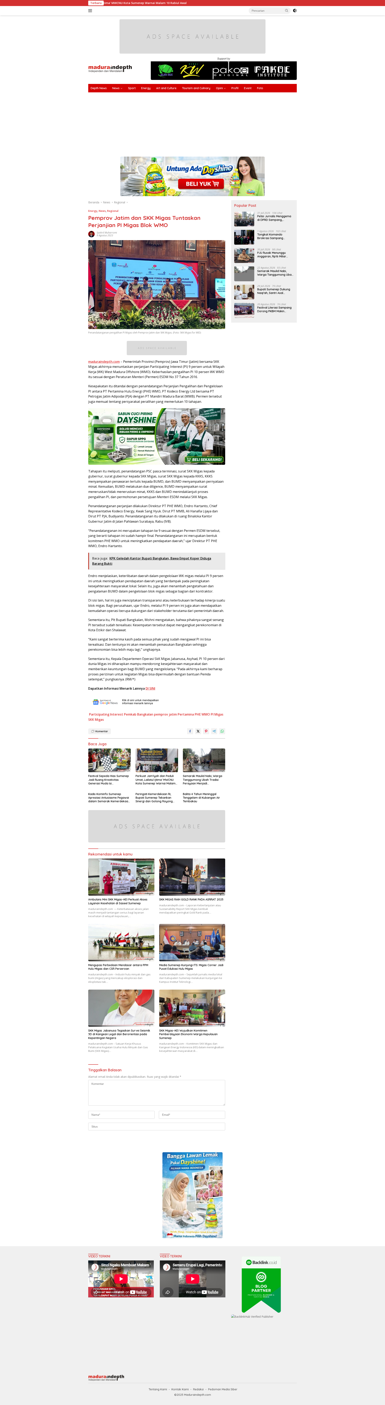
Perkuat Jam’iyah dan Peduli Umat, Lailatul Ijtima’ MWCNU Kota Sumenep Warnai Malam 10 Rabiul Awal (155, 779)
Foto (260, 88)
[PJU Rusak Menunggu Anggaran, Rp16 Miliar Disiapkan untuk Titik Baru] (244, 255)
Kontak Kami (180, 1389)
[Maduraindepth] (110, 68)
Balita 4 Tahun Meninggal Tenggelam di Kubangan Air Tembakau (201, 797)
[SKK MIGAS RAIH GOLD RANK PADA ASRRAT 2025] (192, 877)
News (116, 88)
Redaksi (198, 1389)
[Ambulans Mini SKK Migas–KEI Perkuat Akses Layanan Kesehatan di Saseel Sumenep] (121, 877)
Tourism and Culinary (196, 88)
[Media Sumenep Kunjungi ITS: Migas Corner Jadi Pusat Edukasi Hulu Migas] (192, 942)
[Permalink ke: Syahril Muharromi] (91, 234)
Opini (219, 88)
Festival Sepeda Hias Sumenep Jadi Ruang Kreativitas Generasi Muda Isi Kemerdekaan (108, 779)
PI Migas (217, 714)
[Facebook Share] (190, 731)
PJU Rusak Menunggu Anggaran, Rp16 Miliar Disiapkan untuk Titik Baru (274, 254)
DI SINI (150, 688)
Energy (146, 88)
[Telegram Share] (214, 731)
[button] (287, 10)
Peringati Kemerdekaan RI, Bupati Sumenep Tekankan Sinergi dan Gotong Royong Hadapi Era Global (154, 797)
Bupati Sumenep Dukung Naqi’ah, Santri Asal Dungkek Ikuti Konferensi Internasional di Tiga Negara (274, 291)
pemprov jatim (165, 714)
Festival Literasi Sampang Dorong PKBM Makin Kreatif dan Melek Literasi (274, 309)
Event (247, 88)
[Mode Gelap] (295, 10)
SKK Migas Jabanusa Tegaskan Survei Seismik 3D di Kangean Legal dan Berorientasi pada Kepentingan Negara (119, 1034)
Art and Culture (166, 88)
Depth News (99, 88)
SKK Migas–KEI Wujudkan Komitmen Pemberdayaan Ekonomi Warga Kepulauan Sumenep (188, 1034)
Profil (234, 88)
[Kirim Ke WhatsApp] (222, 731)
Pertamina (186, 714)
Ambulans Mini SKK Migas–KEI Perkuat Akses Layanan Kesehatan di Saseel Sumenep (117, 901)
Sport (132, 88)
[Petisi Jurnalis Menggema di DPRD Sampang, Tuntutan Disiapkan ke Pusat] (244, 218)
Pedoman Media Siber (222, 1389)
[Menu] (91, 10)
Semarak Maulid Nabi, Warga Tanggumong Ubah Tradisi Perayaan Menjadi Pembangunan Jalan (202, 779)
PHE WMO (202, 714)
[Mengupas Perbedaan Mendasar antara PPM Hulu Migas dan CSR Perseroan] (121, 942)
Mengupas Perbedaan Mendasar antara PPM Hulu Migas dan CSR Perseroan (118, 967)
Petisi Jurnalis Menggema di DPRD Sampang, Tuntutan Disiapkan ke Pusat (274, 217)
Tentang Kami (158, 1389)
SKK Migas (96, 719)
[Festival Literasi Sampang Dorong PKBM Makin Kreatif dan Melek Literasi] (244, 310)
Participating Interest (106, 714)
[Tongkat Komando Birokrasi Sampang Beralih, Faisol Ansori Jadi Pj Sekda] (244, 237)
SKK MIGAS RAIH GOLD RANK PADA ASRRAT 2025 (191, 899)
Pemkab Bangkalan (138, 714)
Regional (113, 211)
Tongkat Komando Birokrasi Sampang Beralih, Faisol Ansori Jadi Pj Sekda (274, 236)
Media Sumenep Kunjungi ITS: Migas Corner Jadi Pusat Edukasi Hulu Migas (191, 967)
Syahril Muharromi (107, 232)
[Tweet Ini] (198, 731)
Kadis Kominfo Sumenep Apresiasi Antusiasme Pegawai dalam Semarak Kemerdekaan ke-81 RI (109, 797)
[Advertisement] (208, 122)
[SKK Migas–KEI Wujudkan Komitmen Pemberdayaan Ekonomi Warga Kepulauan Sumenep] (192, 1008)
